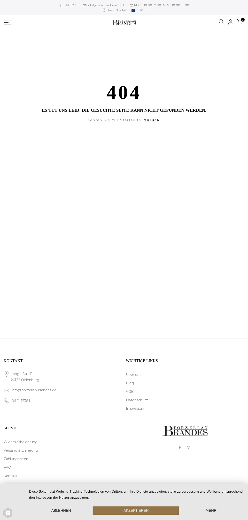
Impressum (136, 408)
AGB (130, 391)
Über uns (133, 374)
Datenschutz (137, 400)
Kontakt (10, 476)
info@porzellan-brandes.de (106, 5)
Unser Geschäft (117, 10)
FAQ (7, 467)
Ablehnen (61, 510)
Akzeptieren (136, 510)
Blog (130, 383)
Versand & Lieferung (21, 450)
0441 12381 (70, 5)
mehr (211, 510)
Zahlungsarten (16, 459)
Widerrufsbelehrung (21, 442)
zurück (152, 120)
